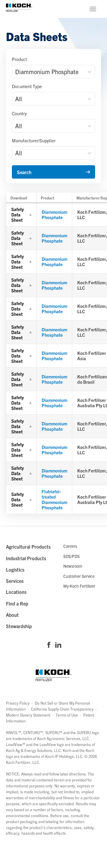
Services (14, 581)
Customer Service (79, 576)
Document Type (27, 86)
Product (19, 59)
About (12, 615)
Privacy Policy (17, 703)
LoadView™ (15, 744)
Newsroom (72, 566)
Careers (70, 546)
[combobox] (16, 71)
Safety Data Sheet (17, 215)
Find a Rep (17, 603)
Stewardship (19, 626)
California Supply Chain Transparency (62, 708)
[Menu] (92, 9)
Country (19, 113)
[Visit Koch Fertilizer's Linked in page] (58, 645)
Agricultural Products (28, 547)
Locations (16, 592)
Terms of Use (67, 714)
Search (24, 172)
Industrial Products (26, 558)
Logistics (15, 569)
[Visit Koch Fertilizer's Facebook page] (49, 645)
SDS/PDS (71, 556)
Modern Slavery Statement (28, 714)
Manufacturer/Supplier (34, 140)
